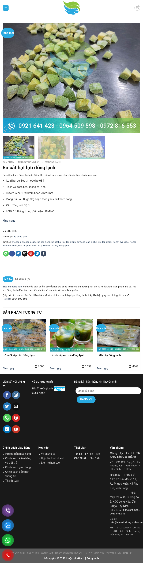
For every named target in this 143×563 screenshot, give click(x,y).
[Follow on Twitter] (7, 406)
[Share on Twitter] (18, 254)
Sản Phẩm (8, 162)
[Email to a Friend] (25, 254)
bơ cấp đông (43, 242)
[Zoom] (7, 129)
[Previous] (10, 78)
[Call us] (7, 418)
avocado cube (29, 242)
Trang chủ (18, 553)
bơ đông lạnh (83, 242)
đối (9, 295)
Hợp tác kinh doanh (52, 458)
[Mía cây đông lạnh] (118, 335)
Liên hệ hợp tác (50, 462)
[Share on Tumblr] (43, 254)
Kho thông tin (95, 553)
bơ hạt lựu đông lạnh (101, 242)
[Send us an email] (16, 406)
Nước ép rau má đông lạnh (68, 355)
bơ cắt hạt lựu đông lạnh (63, 242)
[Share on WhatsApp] (6, 254)
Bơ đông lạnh (53, 162)
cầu (25, 295)
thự (68, 290)
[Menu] (6, 8)
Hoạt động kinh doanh (69, 553)
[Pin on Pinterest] (31, 254)
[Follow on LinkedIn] (7, 429)
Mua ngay (8, 368)
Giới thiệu (33, 553)
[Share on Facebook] (12, 254)
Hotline (6, 298)
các (31, 290)
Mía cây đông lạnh (110, 355)
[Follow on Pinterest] (16, 418)
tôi (119, 295)
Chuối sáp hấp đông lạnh (20, 355)
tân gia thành (43, 245)
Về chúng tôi (48, 453)
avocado (16, 242)
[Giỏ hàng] (137, 8)
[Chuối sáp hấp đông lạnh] (24, 335)
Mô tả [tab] (8, 279)
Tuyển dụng (113, 553)
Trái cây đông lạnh (29, 162)
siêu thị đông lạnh (27, 245)
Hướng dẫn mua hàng (18, 453)
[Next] (133, 78)
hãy (90, 295)
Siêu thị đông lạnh (12, 286)
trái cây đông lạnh (60, 245)
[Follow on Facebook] (7, 395)
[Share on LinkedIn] (37, 254)
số (127, 295)
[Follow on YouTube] (16, 429)
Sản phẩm (47, 553)
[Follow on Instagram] (16, 395)
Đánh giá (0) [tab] (22, 279)
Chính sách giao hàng (18, 467)
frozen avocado (121, 242)
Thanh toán (12, 480)
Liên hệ (127, 553)
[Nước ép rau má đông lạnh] (71, 335)
